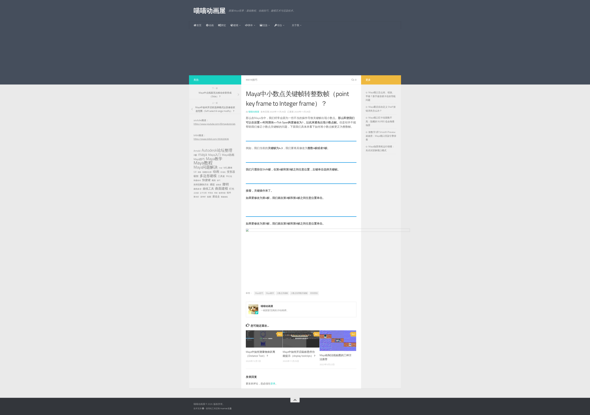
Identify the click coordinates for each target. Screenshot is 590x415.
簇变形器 (222, 193)
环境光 (210, 193)
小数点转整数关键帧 (299, 293)
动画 (211, 25)
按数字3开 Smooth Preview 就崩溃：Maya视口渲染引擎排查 (381, 136)
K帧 (195, 155)
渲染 (265, 25)
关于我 (295, 25)
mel (220, 168)
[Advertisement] (295, 52)
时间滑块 (314, 293)
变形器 (231, 171)
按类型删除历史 (201, 184)
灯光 (231, 188)
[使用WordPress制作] (203, 408)
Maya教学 (270, 293)
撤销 (225, 184)
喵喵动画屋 (210, 11)
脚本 (250, 25)
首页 (199, 25)
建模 (235, 25)
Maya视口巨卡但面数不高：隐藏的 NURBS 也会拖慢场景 (380, 121)
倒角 (199, 172)
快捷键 (206, 180)
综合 (279, 25)
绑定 (223, 25)
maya (202, 154)
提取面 (218, 185)
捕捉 (212, 184)
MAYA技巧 (251, 79)
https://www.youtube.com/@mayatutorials (214, 124)
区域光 (223, 172)
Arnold (197, 150)
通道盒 (216, 196)
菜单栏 (203, 197)
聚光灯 (196, 197)
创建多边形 (207, 172)
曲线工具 (208, 188)
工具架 (221, 176)
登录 (272, 383)
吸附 (196, 176)
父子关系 (203, 193)
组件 (229, 192)
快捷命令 (197, 180)
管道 (216, 193)
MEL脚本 (228, 167)
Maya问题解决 (206, 167)
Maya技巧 (259, 293)
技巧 (218, 180)
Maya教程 (203, 163)
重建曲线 (224, 197)
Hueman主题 (226, 408)
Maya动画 (228, 155)
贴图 (209, 197)
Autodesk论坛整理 (217, 150)
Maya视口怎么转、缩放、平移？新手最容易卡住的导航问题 (381, 96)
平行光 (229, 176)
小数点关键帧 (282, 293)
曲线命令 (198, 189)
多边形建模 (208, 176)
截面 (214, 180)
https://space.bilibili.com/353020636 (211, 139)
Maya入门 (214, 155)
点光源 (196, 193)
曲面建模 (221, 188)
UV (195, 171)
